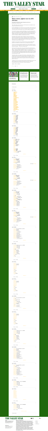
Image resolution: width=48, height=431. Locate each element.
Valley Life (19, 12)
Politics (25, 12)
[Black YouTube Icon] (31, 418)
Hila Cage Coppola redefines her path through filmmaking (34, 73)
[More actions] (35, 16)
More (34, 12)
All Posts (9, 12)
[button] (38, 12)
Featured (16, 12)
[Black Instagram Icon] (33, 418)
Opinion (28, 12)
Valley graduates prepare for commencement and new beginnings (24, 73)
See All (38, 70)
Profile (22, 12)
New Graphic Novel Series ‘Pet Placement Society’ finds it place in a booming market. (13, 78)
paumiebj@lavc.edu (8, 428)
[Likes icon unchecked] (13, 111)
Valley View (31, 12)
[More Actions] (35, 90)
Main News (13, 12)
